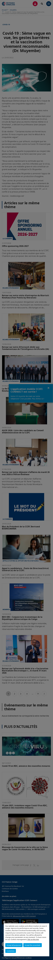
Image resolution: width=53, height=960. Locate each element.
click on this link (33, 939)
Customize (11, 951)
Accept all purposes (14, 945)
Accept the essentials (32, 945)
